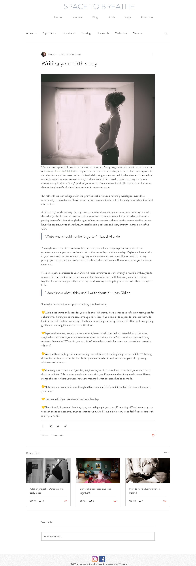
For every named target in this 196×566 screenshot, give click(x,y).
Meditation (121, 33)
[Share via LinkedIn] (57, 426)
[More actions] (153, 54)
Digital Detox (49, 33)
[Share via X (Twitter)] (50, 426)
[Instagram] (95, 559)
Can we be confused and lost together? (95, 491)
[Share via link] (65, 426)
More (136, 33)
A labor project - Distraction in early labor (47, 491)
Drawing (85, 33)
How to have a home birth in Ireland (144, 491)
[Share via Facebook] (42, 426)
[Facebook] (102, 559)
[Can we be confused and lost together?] (98, 470)
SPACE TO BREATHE (99, 6)
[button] (166, 33)
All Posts (31, 33)
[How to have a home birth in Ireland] (148, 470)
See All (167, 452)
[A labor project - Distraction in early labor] (48, 470)
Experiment (69, 33)
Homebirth (103, 33)
